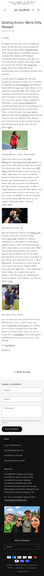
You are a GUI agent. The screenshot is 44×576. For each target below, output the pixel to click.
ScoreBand (19, 334)
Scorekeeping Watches (13, 450)
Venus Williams (26, 103)
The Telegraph (22, 85)
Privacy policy (31, 568)
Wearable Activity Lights (14, 461)
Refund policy (19, 568)
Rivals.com (35, 233)
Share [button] (6, 38)
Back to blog (23, 372)
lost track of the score (18, 325)
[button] (4, 10)
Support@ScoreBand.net (15, 500)
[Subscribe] (37, 547)
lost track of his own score (25, 162)
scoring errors (31, 50)
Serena (25, 115)
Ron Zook (12, 239)
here (10, 127)
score (18, 269)
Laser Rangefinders (12, 445)
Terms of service (23, 571)
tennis (21, 79)
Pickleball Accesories (13, 455)
